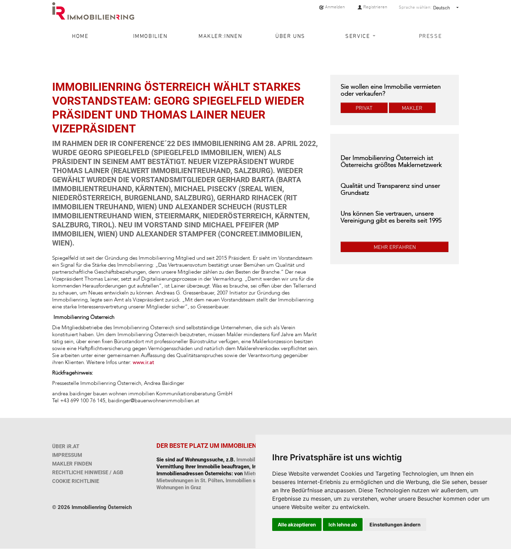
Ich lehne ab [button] (342, 524)
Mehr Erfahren (395, 247)
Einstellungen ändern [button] (395, 524)
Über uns (290, 36)
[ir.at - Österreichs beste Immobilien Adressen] (93, 11)
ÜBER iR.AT (65, 446)
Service (358, 36)
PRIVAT (364, 108)
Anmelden (334, 6)
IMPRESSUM (67, 455)
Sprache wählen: (415, 7)
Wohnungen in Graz (178, 487)
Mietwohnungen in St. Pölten (189, 480)
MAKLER (412, 108)
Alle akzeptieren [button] (297, 524)
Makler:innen (220, 36)
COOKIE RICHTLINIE (75, 481)
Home (80, 36)
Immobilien (150, 36)
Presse (430, 36)
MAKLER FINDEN (72, 464)
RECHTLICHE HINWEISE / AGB (87, 472)
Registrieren (374, 6)
